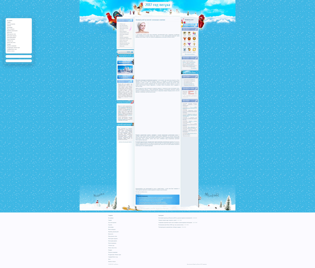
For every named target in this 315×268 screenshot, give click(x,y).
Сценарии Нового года (124, 32)
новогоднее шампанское (123, 132)
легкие (192, 60)
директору (120, 138)
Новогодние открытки (124, 34)
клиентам (120, 137)
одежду (128, 108)
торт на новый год (190, 64)
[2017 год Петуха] (158, 8)
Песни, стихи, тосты (124, 40)
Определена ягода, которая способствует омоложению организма (152, 202)
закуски (192, 63)
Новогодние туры (189, 72)
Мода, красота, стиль (124, 28)
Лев (189, 41)
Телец (189, 35)
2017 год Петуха (159, 208)
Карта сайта (165, 208)
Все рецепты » (194, 68)
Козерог (185, 52)
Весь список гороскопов (189, 54)
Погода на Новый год (121, 58)
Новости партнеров (112, 243)
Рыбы (194, 52)
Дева (194, 41)
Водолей (189, 52)
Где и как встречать (123, 25)
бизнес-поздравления (122, 135)
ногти (119, 118)
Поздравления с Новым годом (125, 38)
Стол (184, 63)
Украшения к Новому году (189, 85)
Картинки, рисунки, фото (113, 231)
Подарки (121, 35)
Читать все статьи (186, 135)
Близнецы (194, 35)
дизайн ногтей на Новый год (125, 119)
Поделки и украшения (124, 37)
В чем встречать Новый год (189, 79)
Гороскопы (122, 29)
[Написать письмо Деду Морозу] (189, 27)
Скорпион (189, 46)
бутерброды (187, 63)
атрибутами (129, 130)
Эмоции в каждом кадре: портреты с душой (167, 220)
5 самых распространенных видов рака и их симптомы (150, 200)
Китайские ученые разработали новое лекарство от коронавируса (190, 130)
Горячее (184, 61)
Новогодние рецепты (124, 26)
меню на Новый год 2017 (191, 65)
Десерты (184, 64)
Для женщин (125, 44)
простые (188, 60)
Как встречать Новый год (189, 83)
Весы (184, 46)
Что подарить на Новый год (189, 80)
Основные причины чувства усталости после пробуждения (151, 199)
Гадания (121, 44)
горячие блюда (192, 61)
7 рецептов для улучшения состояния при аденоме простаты (190, 118)
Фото (109, 259)
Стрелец (194, 46)
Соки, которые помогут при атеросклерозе (190, 134)
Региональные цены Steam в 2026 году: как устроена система (170, 224)
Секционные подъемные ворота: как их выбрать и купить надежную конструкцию (175, 222)
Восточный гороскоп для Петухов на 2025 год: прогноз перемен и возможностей (155, 197)
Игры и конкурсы (123, 31)
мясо (188, 61)
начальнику (130, 136)
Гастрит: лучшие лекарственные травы (190, 122)
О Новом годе (122, 23)
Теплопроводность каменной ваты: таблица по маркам (169, 227)
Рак (185, 41)
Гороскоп (110, 224)
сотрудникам (125, 137)
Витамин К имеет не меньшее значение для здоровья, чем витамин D (153, 203)
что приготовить (191, 66)
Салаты (184, 60)
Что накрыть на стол (188, 82)
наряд (119, 110)
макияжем (130, 114)
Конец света (122, 45)
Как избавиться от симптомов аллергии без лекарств (190, 128)
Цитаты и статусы (123, 41)
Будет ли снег (129, 58)
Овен (185, 35)
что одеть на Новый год (125, 106)
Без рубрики (110, 218)
